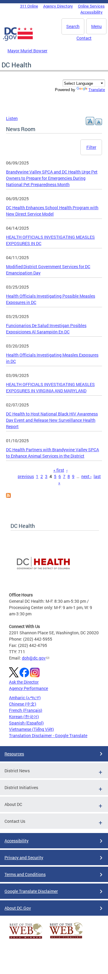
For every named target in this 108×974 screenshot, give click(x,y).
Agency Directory (58, 6)
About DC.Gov (17, 908)
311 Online (29, 6)
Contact (84, 38)
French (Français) (25, 710)
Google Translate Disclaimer (31, 891)
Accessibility (91, 12)
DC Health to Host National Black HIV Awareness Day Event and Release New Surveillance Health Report (52, 420)
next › (86, 476)
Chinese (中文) (22, 704)
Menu (96, 26)
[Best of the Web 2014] (25, 938)
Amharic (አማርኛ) (25, 697)
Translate (96, 89)
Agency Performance (28, 688)
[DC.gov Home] (18, 39)
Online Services (91, 6)
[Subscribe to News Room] (8, 496)
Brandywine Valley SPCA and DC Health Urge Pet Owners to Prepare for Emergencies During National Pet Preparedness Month (52, 178)
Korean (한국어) (24, 716)
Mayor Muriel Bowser (27, 51)
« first (58, 470)
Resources (14, 754)
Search (73, 26)
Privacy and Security (23, 857)
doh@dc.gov (34, 658)
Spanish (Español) (26, 723)
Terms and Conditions (25, 874)
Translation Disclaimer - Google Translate (48, 735)
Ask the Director (24, 682)
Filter (91, 147)
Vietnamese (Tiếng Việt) (31, 729)
